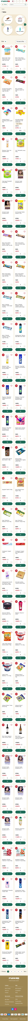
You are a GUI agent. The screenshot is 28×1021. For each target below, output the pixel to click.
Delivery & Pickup (19, 1003)
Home (3, 9)
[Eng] (13, 1)
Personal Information (9, 1001)
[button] (25, 25)
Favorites (7, 1004)
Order (16, 999)
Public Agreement (14, 1018)
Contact (6, 992)
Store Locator (8, 988)
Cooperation (18, 990)
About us (7, 990)
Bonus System (18, 988)
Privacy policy (18, 1001)
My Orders (7, 999)
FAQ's (16, 992)
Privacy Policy (5, 1018)
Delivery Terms (23, 1018)
